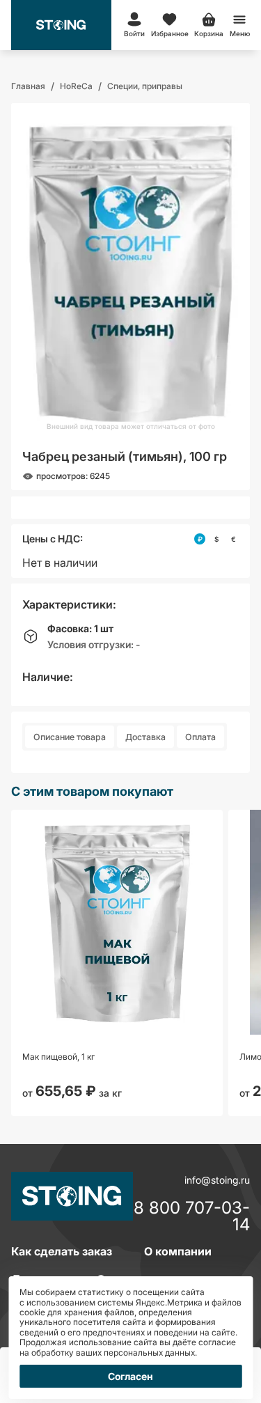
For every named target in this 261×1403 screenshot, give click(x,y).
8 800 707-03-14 (192, 1216)
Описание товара (69, 737)
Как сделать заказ (61, 1251)
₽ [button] (200, 539)
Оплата (200, 737)
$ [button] (216, 539)
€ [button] (233, 539)
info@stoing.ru (217, 1180)
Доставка (145, 737)
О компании (178, 1251)
